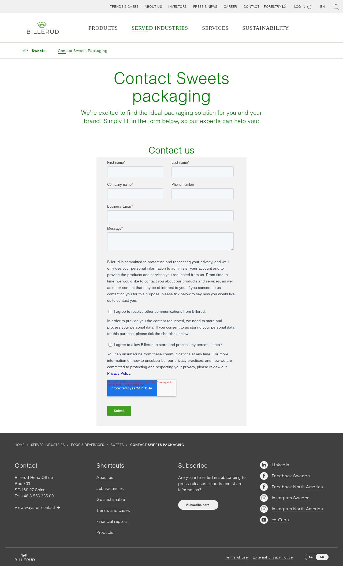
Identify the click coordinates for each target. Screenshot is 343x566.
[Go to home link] (43, 28)
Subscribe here (198, 505)
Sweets (117, 445)
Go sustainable (110, 499)
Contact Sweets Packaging (82, 51)
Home (20, 445)
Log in (299, 7)
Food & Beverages (87, 445)
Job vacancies (110, 488)
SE (311, 556)
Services (215, 28)
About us (104, 477)
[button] (153, 6)
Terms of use (236, 557)
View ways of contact (35, 507)
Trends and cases (113, 510)
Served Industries (48, 445)
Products (104, 532)
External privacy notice (273, 557)
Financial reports (112, 521)
